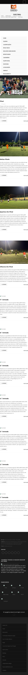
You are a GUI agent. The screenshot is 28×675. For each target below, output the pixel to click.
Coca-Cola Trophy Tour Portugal (9, 646)
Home (2, 16)
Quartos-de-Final (6, 212)
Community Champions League (9, 635)
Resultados (6, 47)
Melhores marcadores (9, 51)
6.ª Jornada (4, 333)
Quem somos (5, 649)
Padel (4, 642)
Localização (6, 67)
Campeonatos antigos (7, 663)
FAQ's (4, 656)
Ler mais (3, 120)
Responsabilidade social (7, 667)
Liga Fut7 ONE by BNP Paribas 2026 (8, 17)
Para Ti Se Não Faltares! (7, 639)
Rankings (4, 653)
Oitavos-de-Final (6, 267)
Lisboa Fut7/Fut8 (17, 16)
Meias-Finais (5, 159)
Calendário (6, 57)
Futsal (4, 628)
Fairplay (5, 70)
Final (2, 101)
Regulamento (7, 73)
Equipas (5, 41)
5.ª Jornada (4, 365)
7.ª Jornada (4, 299)
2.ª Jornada (4, 464)
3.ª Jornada (4, 431)
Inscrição (4, 660)
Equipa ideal (6, 60)
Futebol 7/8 (5, 625)
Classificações (7, 44)
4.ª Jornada (4, 398)
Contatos (4, 670)
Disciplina (6, 64)
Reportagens (6, 54)
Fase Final (20, 17)
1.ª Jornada (4, 497)
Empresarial (8, 16)
